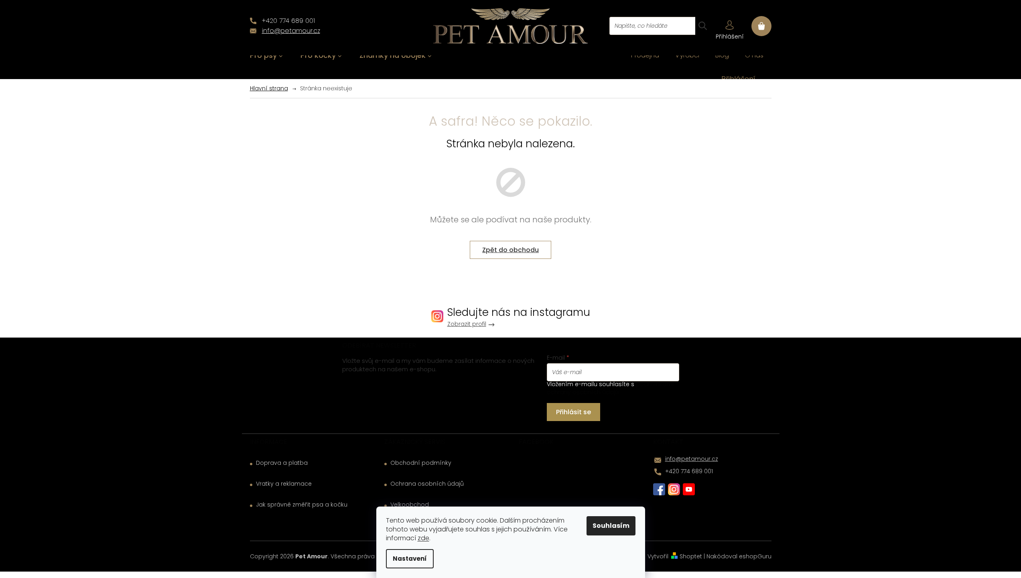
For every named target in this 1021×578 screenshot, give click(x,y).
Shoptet (691, 556)
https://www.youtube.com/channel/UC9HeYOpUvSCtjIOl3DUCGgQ (689, 489)
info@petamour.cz (691, 459)
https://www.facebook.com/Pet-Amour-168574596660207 (659, 489)
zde (423, 538)
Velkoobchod (409, 504)
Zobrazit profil (466, 324)
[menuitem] (266, 55)
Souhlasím (611, 525)
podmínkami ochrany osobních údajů (610, 388)
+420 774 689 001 (689, 471)
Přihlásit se (573, 412)
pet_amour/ (674, 489)
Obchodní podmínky (420, 463)
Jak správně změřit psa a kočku (301, 504)
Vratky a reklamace (284, 483)
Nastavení (410, 558)
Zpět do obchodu (510, 249)
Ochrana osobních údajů (427, 483)
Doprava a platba (282, 463)
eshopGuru (755, 556)
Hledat (702, 26)
